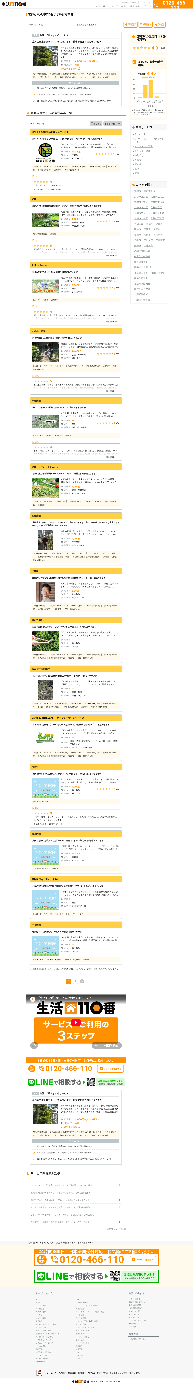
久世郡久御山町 (142, 256)
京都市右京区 (141, 213)
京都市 (137, 191)
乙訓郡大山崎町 (142, 250)
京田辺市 (148, 240)
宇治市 (137, 229)
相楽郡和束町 (157, 272)
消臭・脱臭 (80, 1340)
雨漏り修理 (80, 1334)
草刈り (138, 164)
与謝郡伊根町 (141, 294)
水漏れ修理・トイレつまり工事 (47, 1334)
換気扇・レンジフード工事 (46, 1324)
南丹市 (137, 245)
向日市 (147, 234)
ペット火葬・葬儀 (82, 1343)
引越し (78, 1358)
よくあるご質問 (146, 3)
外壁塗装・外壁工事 (43, 1352)
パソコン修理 (41, 1346)
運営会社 (132, 1327)
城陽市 (137, 234)
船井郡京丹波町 (142, 289)
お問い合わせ (134, 1314)
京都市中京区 (141, 202)
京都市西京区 (157, 218)
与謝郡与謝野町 (142, 299)
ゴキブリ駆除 (41, 1312)
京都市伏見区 (157, 213)
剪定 (137, 173)
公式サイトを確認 (69, 68)
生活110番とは (102, 6)
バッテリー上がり (82, 1337)
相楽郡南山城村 (142, 283)
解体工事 (79, 1349)
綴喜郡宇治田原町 (143, 267)
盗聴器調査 (80, 1355)
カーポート (140, 134)
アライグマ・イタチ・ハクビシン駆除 (90, 1312)
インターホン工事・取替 (85, 1327)
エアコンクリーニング (44, 1343)
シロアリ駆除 (41, 1306)
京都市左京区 (157, 196)
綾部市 (159, 223)
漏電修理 (39, 1321)
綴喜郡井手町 (141, 261)
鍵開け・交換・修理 (43, 1330)
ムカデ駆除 (80, 1309)
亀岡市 (156, 229)
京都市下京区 (141, 207)
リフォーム (80, 1352)
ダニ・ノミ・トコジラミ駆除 (87, 1306)
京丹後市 (160, 240)
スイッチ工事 (41, 1327)
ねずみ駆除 (80, 1315)
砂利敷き (139, 155)
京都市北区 (149, 191)
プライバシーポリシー (137, 1320)
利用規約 (132, 1323)
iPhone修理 (40, 1362)
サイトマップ (134, 1317)
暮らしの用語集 (135, 1305)
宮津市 (147, 229)
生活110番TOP (32, 1242)
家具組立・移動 (42, 1358)
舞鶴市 (149, 223)
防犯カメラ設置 (42, 1355)
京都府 (66, 1242)
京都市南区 (156, 207)
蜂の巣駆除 (40, 1309)
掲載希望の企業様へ (129, 3)
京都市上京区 (141, 196)
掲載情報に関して (136, 1308)
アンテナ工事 (81, 1318)
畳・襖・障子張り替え (44, 1337)
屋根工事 (39, 1349)
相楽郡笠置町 (141, 272)
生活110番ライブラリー (140, 6)
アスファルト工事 (144, 146)
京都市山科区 (141, 218)
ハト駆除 (39, 1315)
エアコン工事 (81, 1324)
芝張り (138, 159)
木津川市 (148, 245)
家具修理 (79, 1346)
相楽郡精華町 (141, 278)
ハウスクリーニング (43, 1340)
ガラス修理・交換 (82, 1330)
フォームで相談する (112, 1068)
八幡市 (137, 240)
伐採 (137, 168)
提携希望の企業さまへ (137, 1339)
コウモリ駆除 (41, 1318)
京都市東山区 (157, 202)
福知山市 (138, 223)
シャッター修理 (142, 150)
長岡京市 (157, 234)
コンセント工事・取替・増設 (87, 1321)
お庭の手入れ (48, 1242)
